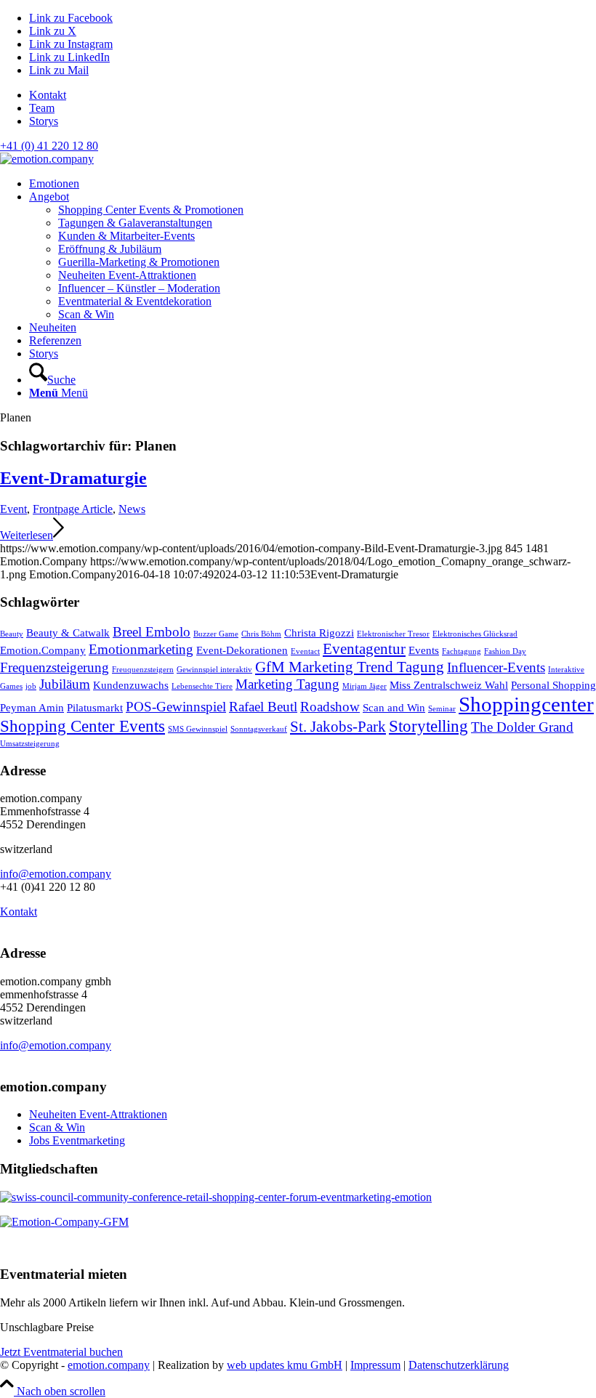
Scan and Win (394, 707)
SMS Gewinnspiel (197, 729)
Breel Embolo (151, 631)
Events (423, 650)
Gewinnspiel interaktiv (214, 670)
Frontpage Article (73, 509)
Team (42, 108)
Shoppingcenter (526, 704)
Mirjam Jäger (364, 686)
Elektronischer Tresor (393, 634)
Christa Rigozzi (319, 632)
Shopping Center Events (82, 725)
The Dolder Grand (522, 727)
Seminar (442, 709)
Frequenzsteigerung (54, 667)
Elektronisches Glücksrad (475, 634)
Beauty (11, 634)
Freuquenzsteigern (143, 670)
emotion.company (109, 1365)
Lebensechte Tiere (202, 686)
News (131, 509)
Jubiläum (64, 684)
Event (13, 509)
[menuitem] (312, 95)
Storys (43, 121)
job (30, 686)
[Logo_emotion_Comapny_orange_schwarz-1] (47, 159)
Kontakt (47, 95)
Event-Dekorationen (242, 650)
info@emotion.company (55, 874)
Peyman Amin (32, 707)
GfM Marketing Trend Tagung (349, 667)
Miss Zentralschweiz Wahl (449, 685)
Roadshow (330, 706)
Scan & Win (57, 1127)
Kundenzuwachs (131, 685)
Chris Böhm (261, 634)
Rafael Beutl (263, 706)
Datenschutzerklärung (458, 1365)
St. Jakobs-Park (338, 726)
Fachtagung (461, 651)
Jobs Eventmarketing (77, 1140)
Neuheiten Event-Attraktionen (98, 1114)
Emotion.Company (43, 650)
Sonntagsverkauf (258, 729)
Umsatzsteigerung (30, 744)
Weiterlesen (26, 535)
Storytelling (428, 725)
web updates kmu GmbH (284, 1365)
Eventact (305, 651)
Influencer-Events (496, 667)
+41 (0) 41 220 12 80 (49, 146)
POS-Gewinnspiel (176, 706)
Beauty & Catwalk (68, 632)
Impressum (375, 1365)
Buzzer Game (215, 634)
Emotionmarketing (141, 649)
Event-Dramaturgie (73, 478)
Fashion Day (505, 651)
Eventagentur (364, 649)
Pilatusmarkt (95, 707)
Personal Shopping (553, 685)
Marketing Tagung (287, 684)
